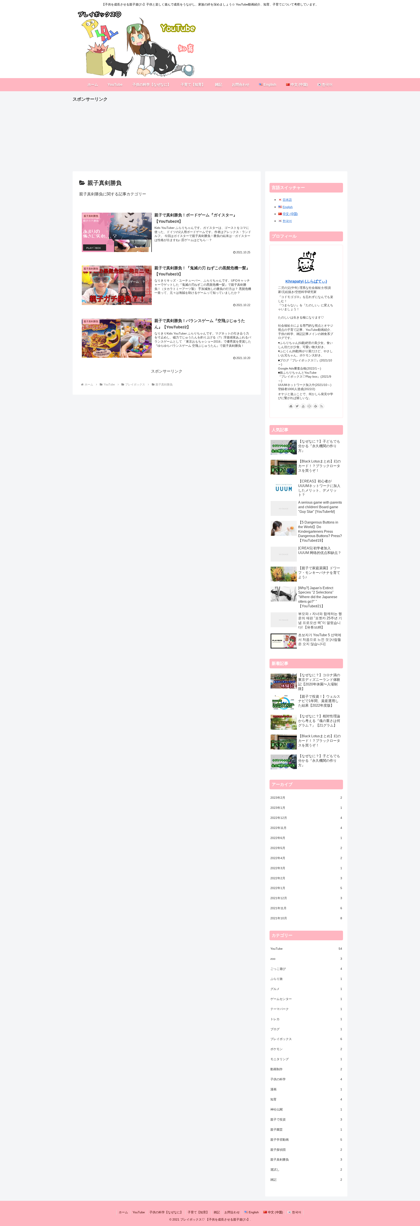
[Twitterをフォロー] (297, 406)
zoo (306, 959)
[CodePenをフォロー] (309, 406)
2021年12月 (306, 898)
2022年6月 (306, 838)
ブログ (306, 1029)
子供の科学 (306, 1079)
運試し (306, 1170)
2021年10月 (306, 918)
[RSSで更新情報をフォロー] (321, 406)
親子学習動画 (306, 1139)
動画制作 (306, 1069)
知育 (306, 1099)
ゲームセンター (306, 999)
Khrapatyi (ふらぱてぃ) (306, 281)
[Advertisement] (204, 133)
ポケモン (306, 1049)
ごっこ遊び (306, 969)
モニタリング (306, 1059)
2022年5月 (306, 848)
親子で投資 (306, 1119)
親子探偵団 (306, 1149)
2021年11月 (306, 908)
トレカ (306, 1019)
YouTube (306, 949)
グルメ (306, 989)
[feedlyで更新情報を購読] (315, 406)
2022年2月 (306, 878)
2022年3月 (306, 868)
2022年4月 (306, 858)
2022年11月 (306, 828)
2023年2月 (306, 798)
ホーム (123, 1212)
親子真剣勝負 (306, 1159)
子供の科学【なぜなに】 (166, 1212)
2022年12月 (306, 818)
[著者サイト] (291, 406)
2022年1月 (306, 888)
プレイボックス (306, 1039)
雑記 (306, 1180)
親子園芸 (306, 1129)
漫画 (306, 1089)
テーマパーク (306, 1009)
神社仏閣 (306, 1109)
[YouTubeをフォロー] (303, 406)
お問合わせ (232, 1212)
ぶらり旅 (306, 979)
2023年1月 (306, 808)
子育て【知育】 (198, 1212)
